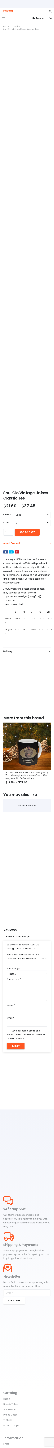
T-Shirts (16, 26)
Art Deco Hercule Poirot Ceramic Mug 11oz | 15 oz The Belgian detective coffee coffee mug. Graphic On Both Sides (27, 775)
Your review (14, 979)
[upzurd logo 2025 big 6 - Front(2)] (7, 11)
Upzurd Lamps (11, 1425)
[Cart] (50, 18)
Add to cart (27, 532)
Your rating (13, 968)
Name (11, 1005)
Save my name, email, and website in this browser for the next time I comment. (26, 1034)
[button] (50, 11)
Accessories (9, 1409)
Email (10, 1018)
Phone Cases (10, 1414)
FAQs (6, 1444)
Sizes (6, 522)
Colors (7, 514)
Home (6, 26)
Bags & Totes (10, 1404)
